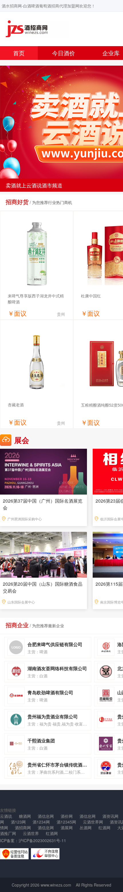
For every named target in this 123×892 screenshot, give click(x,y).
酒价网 (67, 816)
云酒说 (6, 816)
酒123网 (18, 822)
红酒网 (104, 827)
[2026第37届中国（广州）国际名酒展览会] (43, 471)
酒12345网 (66, 822)
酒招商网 (23, 827)
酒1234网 (41, 822)
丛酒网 (86, 827)
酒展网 (67, 827)
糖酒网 (25, 816)
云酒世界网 (93, 822)
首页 (19, 53)
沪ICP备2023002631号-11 (42, 840)
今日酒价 (63, 53)
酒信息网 (46, 816)
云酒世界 (31, 833)
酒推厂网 (8, 833)
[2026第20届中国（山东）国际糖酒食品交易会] (43, 554)
